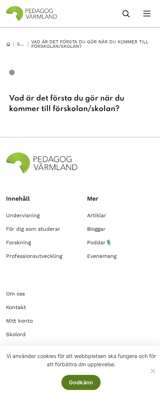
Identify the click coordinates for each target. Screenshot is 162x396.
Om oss (15, 294)
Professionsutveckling (34, 256)
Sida (22, 44)
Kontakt (16, 307)
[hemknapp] (8, 44)
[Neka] (152, 371)
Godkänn (81, 382)
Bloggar (96, 229)
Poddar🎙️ (99, 242)
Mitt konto (19, 321)
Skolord (16, 334)
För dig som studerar (33, 229)
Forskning (18, 242)
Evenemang (101, 256)
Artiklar (96, 215)
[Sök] (126, 14)
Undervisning (23, 215)
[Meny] (147, 14)
